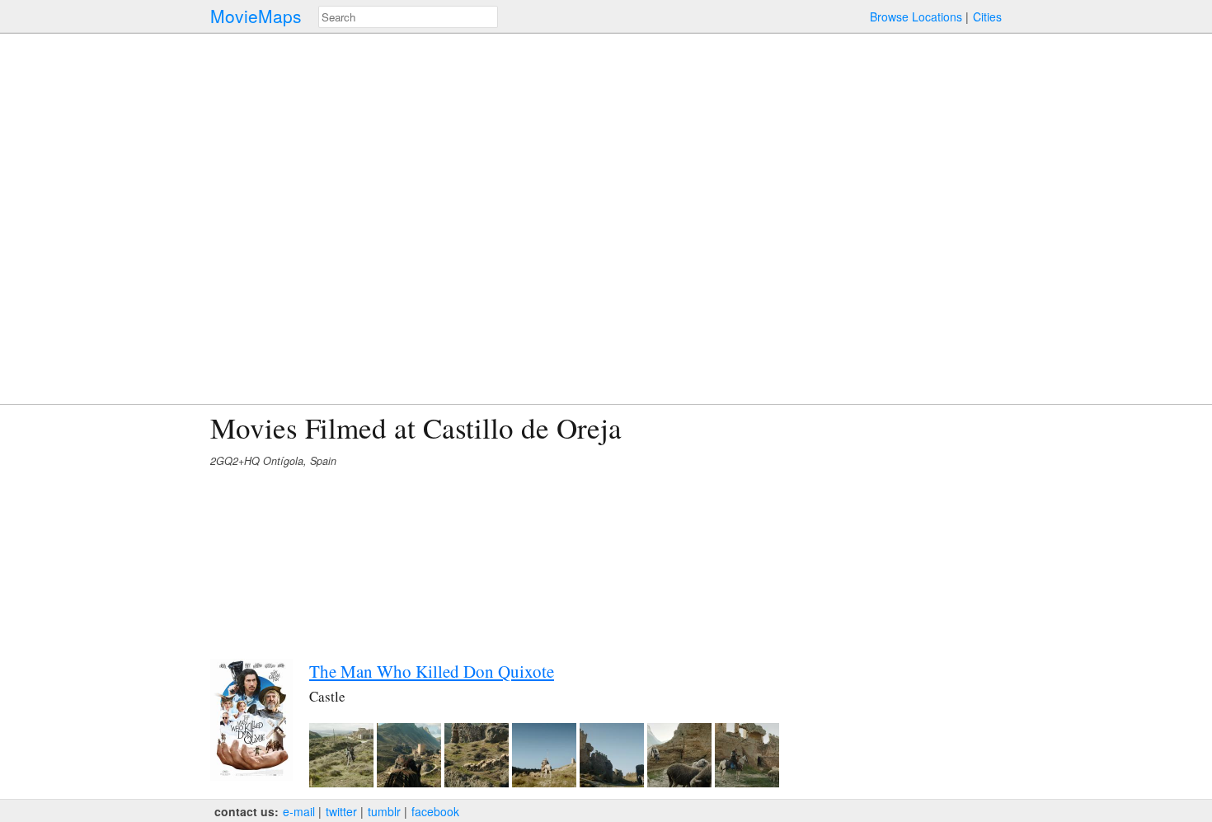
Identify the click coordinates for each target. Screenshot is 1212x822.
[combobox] (408, 17)
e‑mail (299, 811)
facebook (435, 811)
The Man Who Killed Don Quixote (431, 671)
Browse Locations (916, 16)
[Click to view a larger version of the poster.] (251, 776)
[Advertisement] (858, 526)
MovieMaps (256, 16)
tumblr (384, 811)
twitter (341, 811)
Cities (987, 16)
